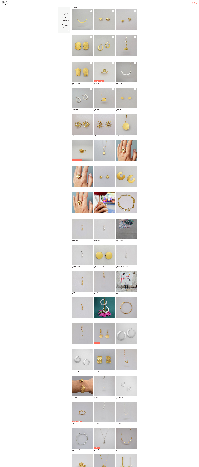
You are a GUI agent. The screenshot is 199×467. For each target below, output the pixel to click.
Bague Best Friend (75, 161)
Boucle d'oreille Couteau (76, 266)
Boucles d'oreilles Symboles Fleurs (77, 135)
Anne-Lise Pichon (66, 20)
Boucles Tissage (96, 371)
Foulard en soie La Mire (119, 240)
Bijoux (49, 3)
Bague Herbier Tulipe (119, 161)
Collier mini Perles (119, 83)
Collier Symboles (118, 214)
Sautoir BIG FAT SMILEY (120, 135)
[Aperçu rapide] (91, 32)
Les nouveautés (64, 14)
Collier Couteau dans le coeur (120, 371)
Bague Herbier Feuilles (75, 214)
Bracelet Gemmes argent (76, 449)
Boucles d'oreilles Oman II (76, 57)
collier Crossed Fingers (97, 449)
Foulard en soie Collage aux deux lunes (122, 292)
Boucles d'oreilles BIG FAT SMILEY (99, 266)
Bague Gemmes (74, 423)
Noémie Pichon (65, 25)
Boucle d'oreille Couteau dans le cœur (122, 266)
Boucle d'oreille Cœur (75, 240)
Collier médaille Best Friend (98, 161)
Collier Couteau (96, 292)
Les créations (65, 8)
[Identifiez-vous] (194, 3)
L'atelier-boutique (87, 3)
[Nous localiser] (192, 3)
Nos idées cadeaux (101, 3)
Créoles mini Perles (97, 57)
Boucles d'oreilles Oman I (76, 83)
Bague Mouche (96, 83)
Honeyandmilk (65, 21)
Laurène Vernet (65, 24)
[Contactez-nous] (190, 3)
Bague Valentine (96, 214)
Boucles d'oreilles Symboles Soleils (99, 135)
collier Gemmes (118, 449)
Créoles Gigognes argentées (98, 318)
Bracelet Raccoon (74, 397)
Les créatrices (39, 3)
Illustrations (59, 3)
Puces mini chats (118, 109)
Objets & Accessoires (73, 3)
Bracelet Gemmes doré (119, 318)
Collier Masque (96, 109)
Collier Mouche (118, 57)
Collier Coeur (96, 397)
